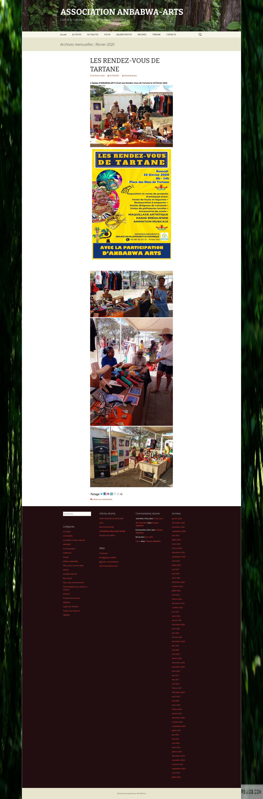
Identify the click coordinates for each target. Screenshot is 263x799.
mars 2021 (176, 616)
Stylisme (66, 602)
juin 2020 (175, 633)
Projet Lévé (158, 518)
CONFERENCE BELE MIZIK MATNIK (112, 531)
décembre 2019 (178, 641)
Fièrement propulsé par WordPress (131, 793)
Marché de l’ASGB (106, 527)
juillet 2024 (176, 539)
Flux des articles (107, 557)
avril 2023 (176, 573)
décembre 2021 (178, 603)
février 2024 (177, 548)
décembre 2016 (178, 692)
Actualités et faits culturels (74, 540)
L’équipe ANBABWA (153, 541)
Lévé (101, 523)
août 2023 (176, 561)
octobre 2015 (177, 722)
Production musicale (71, 598)
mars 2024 (176, 544)
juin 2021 (175, 611)
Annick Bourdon (130, 75)
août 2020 (176, 628)
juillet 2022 (176, 590)
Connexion (103, 553)
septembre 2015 (178, 726)
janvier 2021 (177, 620)
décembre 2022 (178, 582)
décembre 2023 (178, 552)
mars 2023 (176, 578)
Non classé (67, 578)
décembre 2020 (178, 624)
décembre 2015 (178, 717)
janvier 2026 (177, 518)
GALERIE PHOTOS (124, 34)
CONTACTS (171, 34)
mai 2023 (175, 569)
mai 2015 (175, 739)
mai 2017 (175, 679)
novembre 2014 (178, 760)
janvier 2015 (177, 751)
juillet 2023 (176, 565)
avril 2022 (176, 595)
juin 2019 (175, 645)
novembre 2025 (178, 527)
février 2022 (177, 599)
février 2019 (177, 658)
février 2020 (177, 637)
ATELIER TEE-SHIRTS (107, 535)
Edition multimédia (70, 561)
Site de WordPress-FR (108, 566)
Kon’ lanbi (149, 537)
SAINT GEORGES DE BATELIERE (111, 518)
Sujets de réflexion (70, 606)
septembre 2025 (178, 531)
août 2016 (176, 696)
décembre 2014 (178, 756)
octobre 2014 (177, 764)
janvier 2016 (177, 713)
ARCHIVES (142, 34)
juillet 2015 (176, 730)
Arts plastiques (69, 548)
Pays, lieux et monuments (73, 582)
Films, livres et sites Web (73, 565)
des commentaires (108, 561)
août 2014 (176, 773)
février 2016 (177, 709)
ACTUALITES (92, 34)
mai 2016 (175, 700)
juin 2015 (175, 734)
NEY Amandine (141, 523)
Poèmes (66, 594)
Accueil (63, 34)
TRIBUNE (156, 34)
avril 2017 (176, 684)
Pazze (138, 541)
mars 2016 (176, 705)
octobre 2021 (177, 607)
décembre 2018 (178, 662)
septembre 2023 (178, 556)
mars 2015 (176, 747)
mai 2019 (175, 650)
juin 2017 (175, 675)
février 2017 (177, 688)
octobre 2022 (177, 586)
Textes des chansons (71, 611)
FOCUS (107, 34)
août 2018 (176, 671)
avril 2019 (176, 654)
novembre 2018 (178, 667)
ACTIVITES (76, 34)
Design (66, 557)
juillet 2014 (176, 777)
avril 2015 (176, 743)
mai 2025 (175, 535)
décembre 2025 (178, 523)
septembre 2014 (178, 768)
